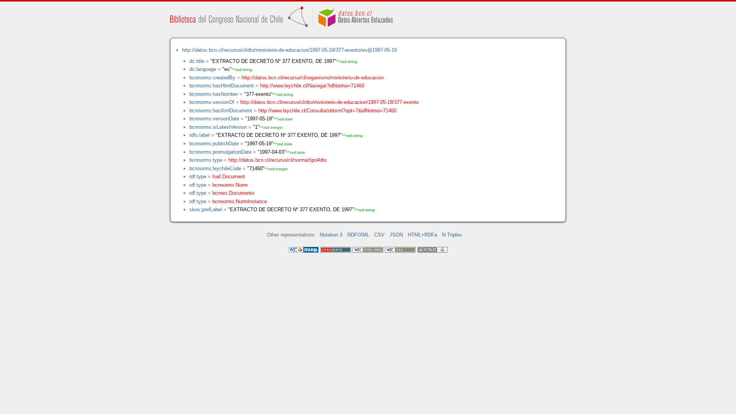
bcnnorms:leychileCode (215, 168)
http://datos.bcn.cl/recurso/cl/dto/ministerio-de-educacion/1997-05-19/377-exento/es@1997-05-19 (289, 50)
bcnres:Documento (233, 193)
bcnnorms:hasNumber (213, 94)
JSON (396, 235)
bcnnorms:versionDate (214, 119)
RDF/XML (358, 235)
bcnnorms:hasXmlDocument (220, 110)
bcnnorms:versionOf (211, 102)
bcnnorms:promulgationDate (220, 152)
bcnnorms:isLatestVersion (218, 127)
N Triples (452, 235)
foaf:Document (228, 176)
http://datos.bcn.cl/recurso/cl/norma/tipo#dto (277, 160)
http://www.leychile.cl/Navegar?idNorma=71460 (312, 86)
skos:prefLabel (205, 209)
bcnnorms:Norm (230, 185)
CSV (379, 235)
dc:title (196, 61)
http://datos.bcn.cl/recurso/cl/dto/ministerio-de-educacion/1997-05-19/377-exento (329, 102)
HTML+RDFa (422, 235)
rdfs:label (199, 135)
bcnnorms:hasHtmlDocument (221, 86)
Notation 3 (331, 235)
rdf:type (197, 176)
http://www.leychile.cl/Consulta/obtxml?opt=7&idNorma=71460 (327, 110)
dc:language (202, 69)
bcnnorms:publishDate (214, 143)
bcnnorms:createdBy (212, 77)
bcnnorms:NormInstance (239, 201)
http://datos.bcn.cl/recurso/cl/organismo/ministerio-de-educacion (313, 77)
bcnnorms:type (205, 160)
